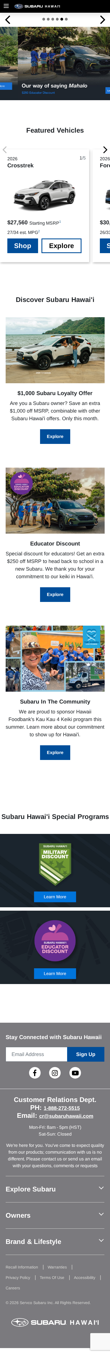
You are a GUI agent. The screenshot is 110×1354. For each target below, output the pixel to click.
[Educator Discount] (55, 501)
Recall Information (22, 1267)
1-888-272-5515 (62, 1108)
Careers (13, 1288)
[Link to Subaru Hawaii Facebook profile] (35, 1073)
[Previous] (4, 149)
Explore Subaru (31, 1189)
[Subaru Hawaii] (55, 1322)
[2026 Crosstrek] (55, 350)
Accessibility (84, 1277)
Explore (61, 245)
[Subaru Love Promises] (55, 659)
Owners (18, 1215)
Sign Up (85, 1054)
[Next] (105, 149)
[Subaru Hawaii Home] (47, 6)
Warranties (57, 1267)
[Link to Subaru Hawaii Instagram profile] (55, 1073)
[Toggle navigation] (6, 6)
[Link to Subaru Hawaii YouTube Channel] (75, 1073)
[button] (7, 19)
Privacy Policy (18, 1277)
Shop (22, 245)
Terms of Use (52, 1277)
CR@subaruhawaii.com (66, 1116)
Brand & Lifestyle (33, 1241)
